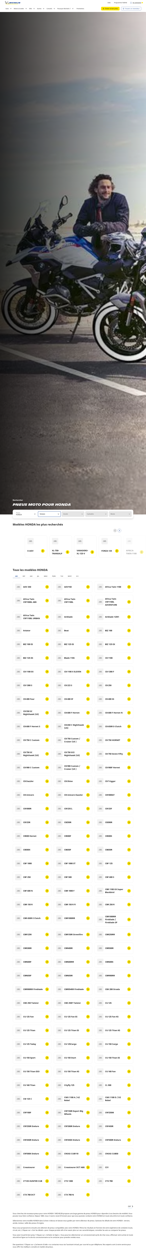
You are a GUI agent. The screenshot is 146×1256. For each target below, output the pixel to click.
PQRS (54, 576)
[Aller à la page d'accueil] (13, 2)
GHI (31, 576)
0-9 (77, 576)
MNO (45, 576)
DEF (24, 576)
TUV (61, 576)
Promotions (80, 9)
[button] (34, 514)
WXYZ (70, 576)
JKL (38, 576)
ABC (16, 576)
